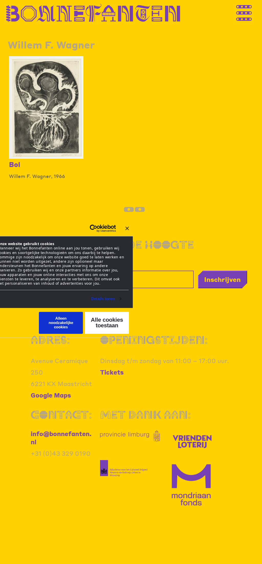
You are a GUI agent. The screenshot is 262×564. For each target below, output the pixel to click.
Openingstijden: (154, 340)
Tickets (112, 372)
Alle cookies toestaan (107, 323)
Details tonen (103, 299)
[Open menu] (254, 13)
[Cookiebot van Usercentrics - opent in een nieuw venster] (93, 228)
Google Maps (51, 395)
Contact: (61, 415)
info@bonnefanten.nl (61, 438)
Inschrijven (222, 279)
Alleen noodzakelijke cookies (61, 322)
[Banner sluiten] (127, 228)
